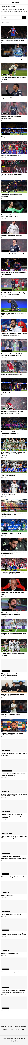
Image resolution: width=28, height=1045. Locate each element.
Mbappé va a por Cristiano (8, 98)
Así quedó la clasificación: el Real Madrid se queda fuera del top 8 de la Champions (12, 354)
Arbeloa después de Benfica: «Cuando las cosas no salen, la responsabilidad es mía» (14, 334)
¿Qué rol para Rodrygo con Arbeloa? (10, 714)
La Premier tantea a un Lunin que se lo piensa (13, 59)
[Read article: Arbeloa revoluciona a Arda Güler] (14, 945)
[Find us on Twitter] (9, 1041)
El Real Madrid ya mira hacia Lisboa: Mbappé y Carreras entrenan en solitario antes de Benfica (13, 933)
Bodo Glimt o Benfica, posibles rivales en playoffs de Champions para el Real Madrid (14, 293)
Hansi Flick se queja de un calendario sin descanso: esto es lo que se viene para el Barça (13, 857)
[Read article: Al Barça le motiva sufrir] (14, 128)
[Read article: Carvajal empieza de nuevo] (14, 486)
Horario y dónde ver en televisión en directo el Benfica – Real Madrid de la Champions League (13, 991)
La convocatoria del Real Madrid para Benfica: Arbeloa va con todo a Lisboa (13, 774)
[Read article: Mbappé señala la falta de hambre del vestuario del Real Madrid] (14, 305)
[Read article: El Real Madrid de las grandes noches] (14, 147)
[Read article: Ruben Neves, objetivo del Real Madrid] (14, 525)
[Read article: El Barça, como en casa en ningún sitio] (14, 906)
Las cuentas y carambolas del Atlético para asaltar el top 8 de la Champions (12, 573)
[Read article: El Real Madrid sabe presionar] (14, 1003)
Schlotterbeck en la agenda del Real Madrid (12, 877)
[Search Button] (24, 17)
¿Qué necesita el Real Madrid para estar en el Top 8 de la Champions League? (14, 837)
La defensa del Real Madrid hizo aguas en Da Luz (14, 254)
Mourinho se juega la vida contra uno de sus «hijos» (12, 593)
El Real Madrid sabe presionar (9, 1011)
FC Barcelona (5, 134)
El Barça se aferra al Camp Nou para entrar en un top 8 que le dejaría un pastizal (14, 513)
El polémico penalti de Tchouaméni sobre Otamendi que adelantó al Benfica (12, 412)
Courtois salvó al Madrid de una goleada (11, 235)
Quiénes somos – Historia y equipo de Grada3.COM (13, 1026)
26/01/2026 (4, 860)
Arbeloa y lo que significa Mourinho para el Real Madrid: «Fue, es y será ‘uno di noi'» (13, 613)
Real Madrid (5, 37)
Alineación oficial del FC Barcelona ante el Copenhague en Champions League (12, 432)
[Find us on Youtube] (17, 1041)
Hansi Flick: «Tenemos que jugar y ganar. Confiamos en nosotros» (12, 734)
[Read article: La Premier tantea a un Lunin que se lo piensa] (14, 50)
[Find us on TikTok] (15, 1041)
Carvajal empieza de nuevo (8, 494)
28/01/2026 (4, 337)
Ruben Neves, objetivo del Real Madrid (11, 533)
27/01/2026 (4, 616)
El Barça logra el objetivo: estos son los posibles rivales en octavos (13, 273)
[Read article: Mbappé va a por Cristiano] (14, 89)
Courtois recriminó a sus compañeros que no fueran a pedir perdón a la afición (13, 215)
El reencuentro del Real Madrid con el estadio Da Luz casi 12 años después (13, 474)
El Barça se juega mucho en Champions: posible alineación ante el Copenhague (14, 674)
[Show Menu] (1, 2)
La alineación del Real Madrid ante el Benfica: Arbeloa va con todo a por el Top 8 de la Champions (13, 453)
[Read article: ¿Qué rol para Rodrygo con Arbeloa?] (14, 706)
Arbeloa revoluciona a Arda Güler (10, 953)
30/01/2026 (4, 81)
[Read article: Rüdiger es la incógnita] (14, 887)
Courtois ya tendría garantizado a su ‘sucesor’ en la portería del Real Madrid (14, 794)
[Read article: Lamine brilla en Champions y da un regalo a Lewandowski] (14, 186)
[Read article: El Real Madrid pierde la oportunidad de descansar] (14, 166)
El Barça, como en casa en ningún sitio (11, 914)
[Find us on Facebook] (11, 1041)
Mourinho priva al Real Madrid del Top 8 (11, 374)
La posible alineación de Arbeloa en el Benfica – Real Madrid (13, 654)
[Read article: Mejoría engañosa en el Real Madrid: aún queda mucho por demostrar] (14, 544)
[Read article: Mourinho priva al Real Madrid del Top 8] (14, 366)
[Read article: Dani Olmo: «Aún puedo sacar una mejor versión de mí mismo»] (14, 745)
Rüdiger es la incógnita (7, 895)
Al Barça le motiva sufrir (7, 137)
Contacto (13, 1023)
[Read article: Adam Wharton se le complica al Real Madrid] (14, 32)
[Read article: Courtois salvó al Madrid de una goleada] (14, 227)
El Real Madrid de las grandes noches (11, 155)
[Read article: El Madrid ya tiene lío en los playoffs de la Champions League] (14, 108)
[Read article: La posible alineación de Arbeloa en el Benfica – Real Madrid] (14, 645)
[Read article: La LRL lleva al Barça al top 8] (14, 384)
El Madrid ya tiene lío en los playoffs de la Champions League (11, 117)
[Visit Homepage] (15, 2)
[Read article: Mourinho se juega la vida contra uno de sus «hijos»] (14, 584)
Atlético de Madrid (7, 569)
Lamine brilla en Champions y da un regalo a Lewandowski (12, 195)
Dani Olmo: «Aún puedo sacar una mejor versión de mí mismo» (14, 754)
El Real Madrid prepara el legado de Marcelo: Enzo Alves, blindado (12, 695)
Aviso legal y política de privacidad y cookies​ (13, 1029)
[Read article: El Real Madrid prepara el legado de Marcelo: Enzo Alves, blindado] (14, 686)
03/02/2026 (4, 60)
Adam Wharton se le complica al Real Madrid (12, 40)
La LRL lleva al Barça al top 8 (8, 393)
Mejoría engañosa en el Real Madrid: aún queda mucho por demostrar (13, 552)
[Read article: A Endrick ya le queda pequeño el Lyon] (14, 964)
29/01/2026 (4, 138)
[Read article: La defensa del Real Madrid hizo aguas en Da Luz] (14, 245)
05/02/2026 (4, 42)
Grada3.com (10, 1038)
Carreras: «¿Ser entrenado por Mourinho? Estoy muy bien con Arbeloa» (13, 634)
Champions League (6, 95)
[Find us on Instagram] (13, 1041)
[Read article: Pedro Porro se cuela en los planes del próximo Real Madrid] (14, 69)
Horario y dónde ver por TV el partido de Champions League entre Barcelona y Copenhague (11, 816)
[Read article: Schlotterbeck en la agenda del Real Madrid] (14, 868)
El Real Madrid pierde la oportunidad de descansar (11, 175)
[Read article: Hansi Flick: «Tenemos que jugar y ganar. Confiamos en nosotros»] (14, 725)
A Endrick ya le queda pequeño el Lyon (11, 972)
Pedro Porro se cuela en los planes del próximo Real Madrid (13, 78)
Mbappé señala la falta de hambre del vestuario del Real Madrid (13, 314)
